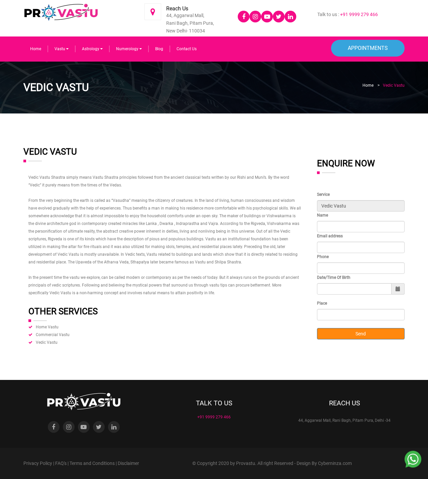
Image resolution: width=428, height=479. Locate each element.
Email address (330, 236)
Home (35, 49)
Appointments (368, 48)
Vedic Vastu (47, 342)
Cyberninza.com (335, 463)
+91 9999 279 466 (358, 14)
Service (323, 194)
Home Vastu (47, 327)
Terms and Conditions (92, 463)
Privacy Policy (37, 463)
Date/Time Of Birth (333, 277)
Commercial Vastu (53, 334)
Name (322, 215)
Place (322, 303)
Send (360, 333)
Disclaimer (128, 463)
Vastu (60, 49)
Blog (159, 49)
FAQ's (61, 463)
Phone (323, 256)
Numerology (127, 49)
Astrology (91, 49)
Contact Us (187, 49)
